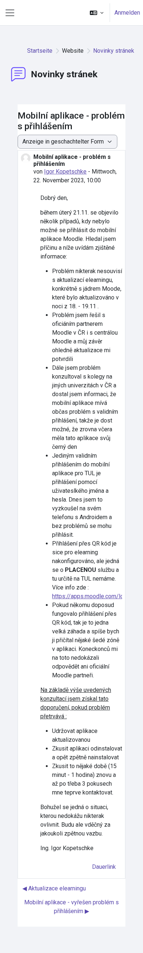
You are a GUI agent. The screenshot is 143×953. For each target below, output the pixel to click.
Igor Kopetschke (65, 171)
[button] (96, 12)
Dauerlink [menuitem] (104, 866)
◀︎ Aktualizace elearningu (54, 888)
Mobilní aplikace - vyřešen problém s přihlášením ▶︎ (71, 907)
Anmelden (127, 12)
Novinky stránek (113, 50)
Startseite (39, 50)
